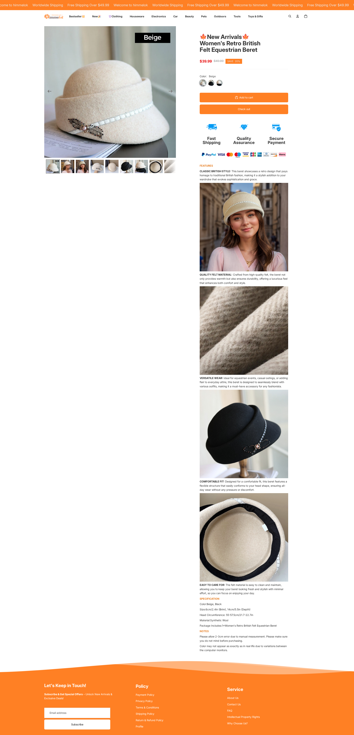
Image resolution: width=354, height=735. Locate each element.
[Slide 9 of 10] (171, 166)
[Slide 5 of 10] (112, 166)
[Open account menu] (298, 16)
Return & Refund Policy (149, 720)
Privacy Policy (144, 701)
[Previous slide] (48, 92)
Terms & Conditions (147, 707)
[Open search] (290, 16)
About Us (232, 697)
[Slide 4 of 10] (97, 166)
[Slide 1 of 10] (53, 166)
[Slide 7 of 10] (141, 166)
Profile (139, 726)
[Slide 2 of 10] (67, 166)
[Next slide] (172, 92)
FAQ (229, 710)
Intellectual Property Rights (243, 716)
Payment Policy (145, 694)
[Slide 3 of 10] (82, 166)
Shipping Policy (145, 713)
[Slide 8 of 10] (156, 166)
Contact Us (234, 704)
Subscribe (77, 724)
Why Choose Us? (237, 723)
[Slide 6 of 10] (126, 166)
